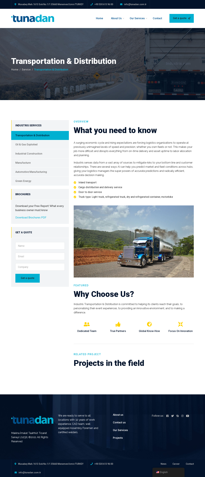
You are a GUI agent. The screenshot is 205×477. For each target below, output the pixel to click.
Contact (157, 18)
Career (176, 464)
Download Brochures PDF (30, 217)
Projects (118, 437)
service (26, 69)
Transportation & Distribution (32, 135)
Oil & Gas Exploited (26, 144)
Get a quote (180, 18)
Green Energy (23, 181)
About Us (116, 18)
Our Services (137, 18)
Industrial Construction (28, 153)
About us (118, 414)
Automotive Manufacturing (31, 171)
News (163, 464)
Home (99, 18)
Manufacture (23, 162)
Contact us (119, 422)
